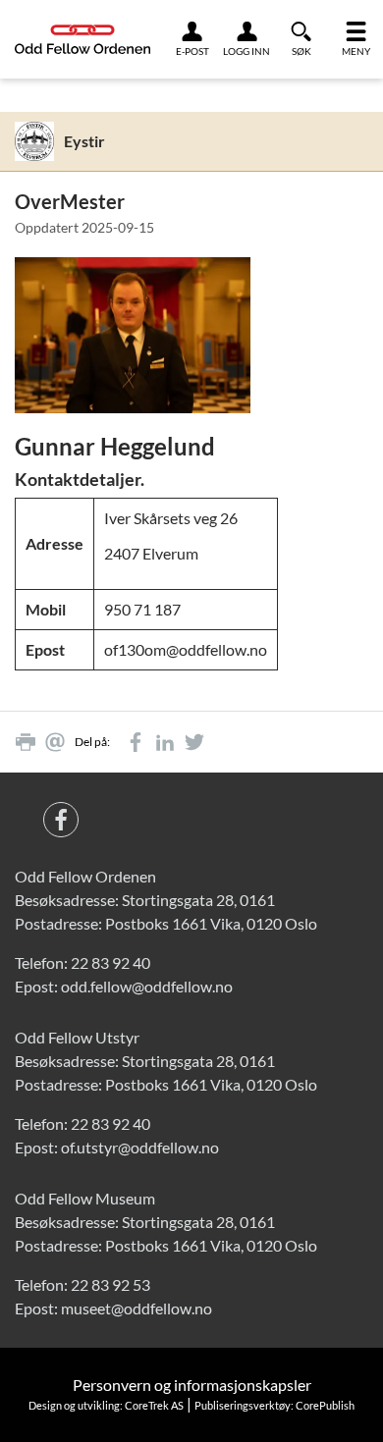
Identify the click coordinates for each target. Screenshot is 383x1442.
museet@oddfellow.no (136, 1308)
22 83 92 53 (110, 1284)
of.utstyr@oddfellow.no (140, 1147)
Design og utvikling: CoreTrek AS (106, 1405)
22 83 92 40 (110, 962)
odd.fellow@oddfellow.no (147, 986)
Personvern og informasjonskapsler (192, 1384)
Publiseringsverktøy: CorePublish (274, 1405)
